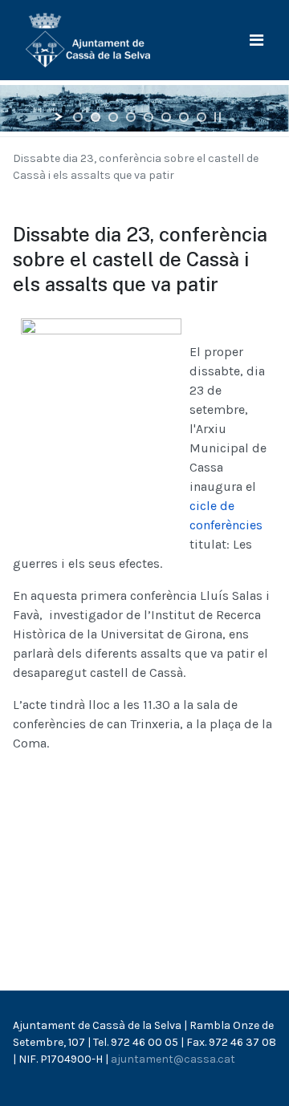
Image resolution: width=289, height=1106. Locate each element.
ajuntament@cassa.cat (173, 1059)
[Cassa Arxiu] (88, 39)
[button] (256, 40)
